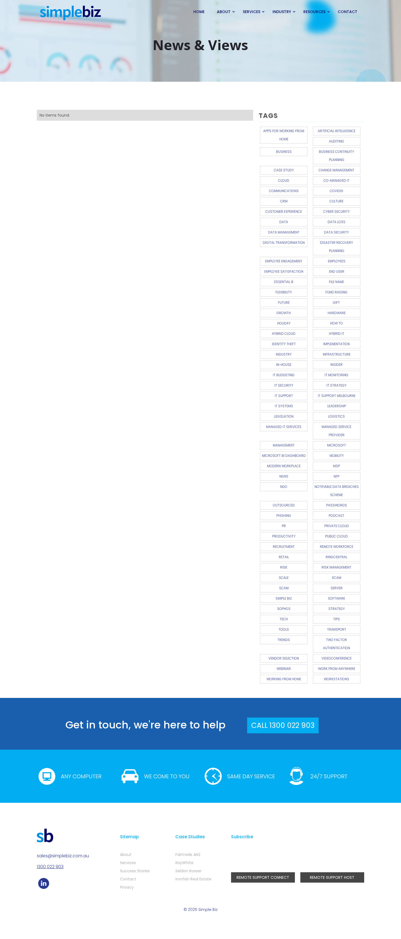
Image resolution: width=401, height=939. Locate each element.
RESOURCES (314, 11)
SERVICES (251, 11)
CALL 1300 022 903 (283, 725)
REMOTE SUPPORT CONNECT (263, 877)
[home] (71, 13)
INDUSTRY (282, 11)
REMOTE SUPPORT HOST (332, 877)
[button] (224, 11)
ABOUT (224, 11)
